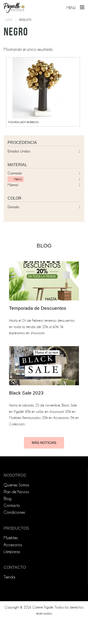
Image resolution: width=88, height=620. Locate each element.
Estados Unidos (19, 151)
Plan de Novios (16, 492)
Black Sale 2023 (26, 393)
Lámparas (12, 551)
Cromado (15, 173)
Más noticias (44, 443)
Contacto (12, 505)
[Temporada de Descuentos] (44, 280)
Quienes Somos (16, 485)
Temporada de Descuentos (37, 308)
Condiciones (14, 512)
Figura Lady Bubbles (23, 122)
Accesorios (13, 545)
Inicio (9, 20)
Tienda (9, 577)
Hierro (18, 179)
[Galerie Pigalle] (13, 6)
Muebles (11, 537)
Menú (71, 8)
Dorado (13, 207)
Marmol (13, 185)
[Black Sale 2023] (44, 365)
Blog (7, 498)
